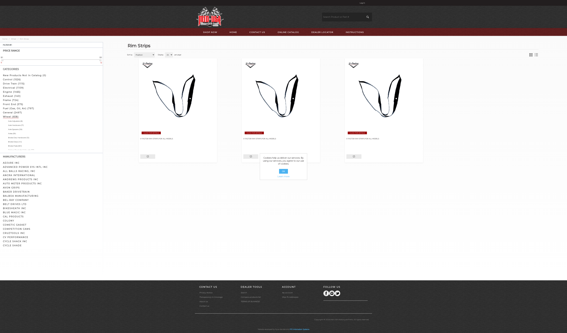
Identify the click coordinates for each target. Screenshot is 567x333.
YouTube (337, 293)
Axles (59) (12, 133)
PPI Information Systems (299, 329)
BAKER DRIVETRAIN (16, 191)
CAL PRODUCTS (13, 216)
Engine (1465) (12, 92)
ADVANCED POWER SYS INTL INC (25, 167)
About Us (203, 301)
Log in (362, 3)
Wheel (13, 39)
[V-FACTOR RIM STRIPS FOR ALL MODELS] (178, 98)
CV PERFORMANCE (15, 237)
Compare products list (251, 297)
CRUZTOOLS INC (14, 233)
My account (287, 293)
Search (244, 293)
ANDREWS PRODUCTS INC (20, 179)
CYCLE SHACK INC (15, 241)
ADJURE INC (11, 163)
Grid (531, 54)
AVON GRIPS (11, 187)
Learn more (283, 176)
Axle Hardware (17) (16, 125)
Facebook (326, 293)
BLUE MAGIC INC (14, 212)
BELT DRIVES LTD (15, 204)
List (536, 54)
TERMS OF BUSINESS (250, 301)
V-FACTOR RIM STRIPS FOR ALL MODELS (156, 139)
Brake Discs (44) (15, 142)
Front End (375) (13, 104)
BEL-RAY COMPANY (16, 200)
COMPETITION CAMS (16, 229)
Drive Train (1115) (14, 83)
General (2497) (12, 112)
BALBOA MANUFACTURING (21, 196)
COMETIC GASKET (14, 225)
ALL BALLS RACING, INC (19, 171)
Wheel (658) (11, 116)
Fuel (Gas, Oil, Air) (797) (18, 108)
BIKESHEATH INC (14, 208)
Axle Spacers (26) (15, 129)
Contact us (204, 306)
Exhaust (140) (12, 96)
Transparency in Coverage (211, 297)
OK (283, 171)
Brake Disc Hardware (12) (18, 137)
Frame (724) (11, 100)
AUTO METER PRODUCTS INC (22, 183)
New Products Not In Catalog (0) (24, 75)
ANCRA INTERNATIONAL (19, 175)
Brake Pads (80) (15, 146)
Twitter (332, 293)
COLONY (8, 220)
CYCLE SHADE (12, 245)
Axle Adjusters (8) (15, 121)
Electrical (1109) (13, 87)
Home (4, 39)
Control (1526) (12, 79)
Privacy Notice (205, 293)
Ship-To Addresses (290, 297)
